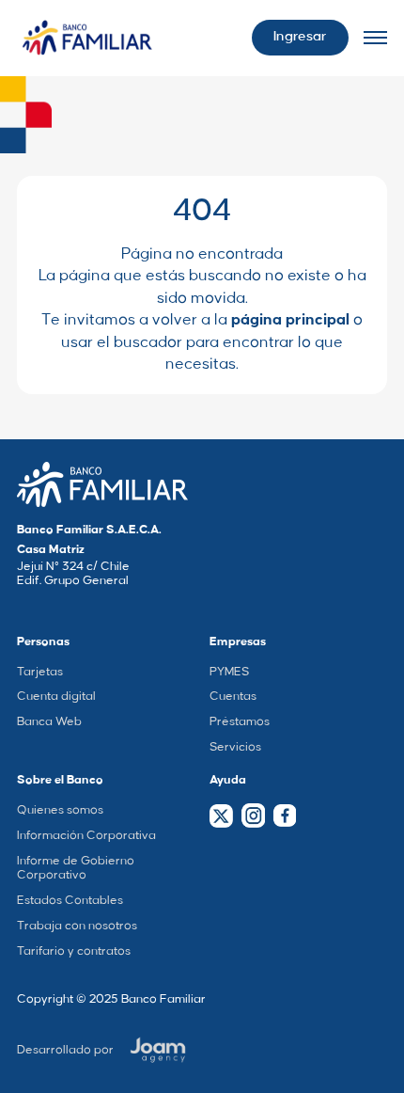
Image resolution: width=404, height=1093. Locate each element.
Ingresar (299, 36)
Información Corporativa (86, 835)
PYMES (229, 671)
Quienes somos (60, 809)
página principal (290, 319)
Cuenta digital (56, 696)
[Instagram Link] (253, 815)
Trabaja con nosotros (77, 925)
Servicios (235, 746)
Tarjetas (40, 671)
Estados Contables (70, 900)
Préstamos (240, 721)
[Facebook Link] (284, 815)
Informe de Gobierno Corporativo (75, 867)
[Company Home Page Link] (102, 484)
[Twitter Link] (221, 816)
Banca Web (49, 721)
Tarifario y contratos (74, 951)
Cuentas (233, 696)
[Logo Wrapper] (87, 38)
